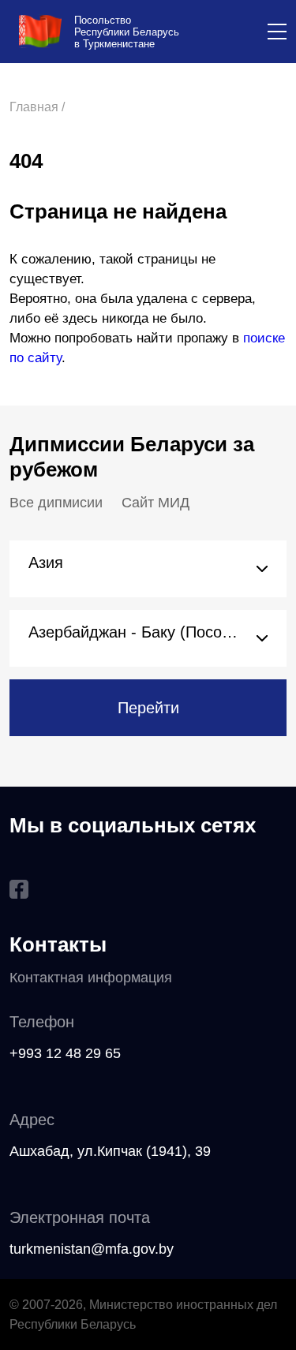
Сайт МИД (155, 502)
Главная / (37, 107)
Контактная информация (90, 977)
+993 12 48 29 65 (65, 1053)
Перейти (148, 707)
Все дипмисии (56, 502)
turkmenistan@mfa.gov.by (91, 1249)
